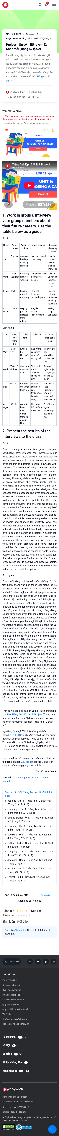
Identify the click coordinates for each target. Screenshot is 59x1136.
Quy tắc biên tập (16, 96)
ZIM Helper (27, 761)
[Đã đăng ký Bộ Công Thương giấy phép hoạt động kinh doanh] (24, 1127)
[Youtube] (38, 961)
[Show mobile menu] (54, 4)
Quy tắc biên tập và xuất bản (15, 1009)
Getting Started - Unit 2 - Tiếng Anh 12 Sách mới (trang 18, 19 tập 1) (30, 845)
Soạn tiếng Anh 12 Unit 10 (27, 777)
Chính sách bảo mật (11, 985)
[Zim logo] (5, 5)
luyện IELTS (14, 735)
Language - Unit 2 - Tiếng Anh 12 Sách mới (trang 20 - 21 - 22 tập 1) (30, 853)
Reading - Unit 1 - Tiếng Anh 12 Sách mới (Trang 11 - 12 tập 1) (29, 802)
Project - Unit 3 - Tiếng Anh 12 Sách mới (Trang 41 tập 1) (28, 879)
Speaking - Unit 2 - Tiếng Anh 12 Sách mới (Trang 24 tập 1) (29, 862)
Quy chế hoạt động (11, 1004)
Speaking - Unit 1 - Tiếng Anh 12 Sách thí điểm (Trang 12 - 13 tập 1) (29, 836)
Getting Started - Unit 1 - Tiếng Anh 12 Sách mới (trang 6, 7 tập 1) (30, 819)
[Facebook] (30, 961)
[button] (40, 5)
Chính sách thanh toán (13, 999)
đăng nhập (20, 930)
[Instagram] (54, 961)
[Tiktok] (46, 961)
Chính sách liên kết (11, 995)
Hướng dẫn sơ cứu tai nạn (14, 1019)
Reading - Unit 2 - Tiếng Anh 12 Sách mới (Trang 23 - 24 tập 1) (29, 870)
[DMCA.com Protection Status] (8, 1127)
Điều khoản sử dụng (11, 990)
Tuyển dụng (7, 1014)
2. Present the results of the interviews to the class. (26, 123)
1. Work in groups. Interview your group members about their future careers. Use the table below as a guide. (28, 117)
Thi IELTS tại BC (9, 980)
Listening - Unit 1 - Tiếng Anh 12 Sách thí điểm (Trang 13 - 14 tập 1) (29, 828)
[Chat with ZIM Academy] (52, 1129)
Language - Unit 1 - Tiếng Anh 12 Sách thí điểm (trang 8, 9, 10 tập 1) (29, 811)
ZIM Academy (18, 92)
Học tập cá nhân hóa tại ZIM (15, 1024)
